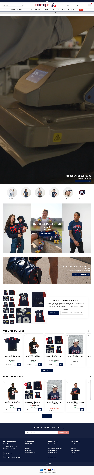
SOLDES (81, 9)
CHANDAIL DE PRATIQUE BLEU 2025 (54, 357)
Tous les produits (75, 454)
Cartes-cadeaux (72, 9)
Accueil (13, 9)
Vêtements (29, 9)
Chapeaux (37, 9)
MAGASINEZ (46, 370)
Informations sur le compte (77, 443)
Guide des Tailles (52, 457)
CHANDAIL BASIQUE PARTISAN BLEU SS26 (75, 403)
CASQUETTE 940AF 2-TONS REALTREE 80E (75, 357)
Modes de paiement (52, 450)
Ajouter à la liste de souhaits (71, 312)
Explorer (53, 312)
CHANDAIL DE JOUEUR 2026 (33, 356)
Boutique (50, 454)
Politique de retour (52, 452)
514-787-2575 (9, 453)
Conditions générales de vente (55, 448)
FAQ (49, 446)
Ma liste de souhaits (75, 450)
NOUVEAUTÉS (20, 9)
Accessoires (46, 9)
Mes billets (73, 448)
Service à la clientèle (53, 443)
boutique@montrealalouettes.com (13, 457)
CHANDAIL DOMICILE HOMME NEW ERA (12, 357)
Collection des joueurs (58, 9)
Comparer (8, 364)
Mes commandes (74, 446)
